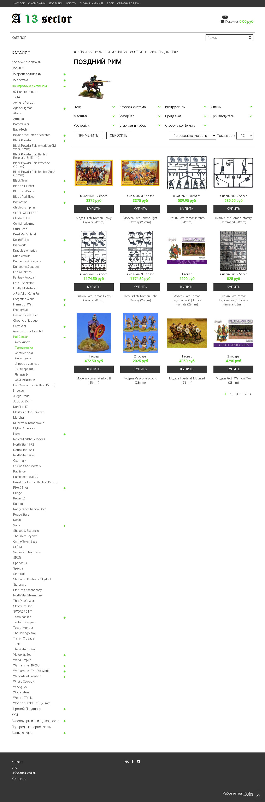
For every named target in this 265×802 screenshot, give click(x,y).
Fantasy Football (24, 277)
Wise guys (20, 687)
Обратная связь (128, 3)
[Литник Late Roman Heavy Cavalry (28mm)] (94, 251)
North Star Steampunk (27, 595)
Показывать (226, 136)
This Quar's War (23, 600)
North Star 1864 (23, 450)
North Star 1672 (23, 444)
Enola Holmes (22, 272)
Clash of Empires (24, 207)
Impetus (18, 390)
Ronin (17, 520)
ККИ (15, 715)
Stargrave (19, 584)
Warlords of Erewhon (27, 676)
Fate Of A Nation (23, 283)
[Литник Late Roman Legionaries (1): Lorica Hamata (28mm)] (233, 251)
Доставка (56, 3)
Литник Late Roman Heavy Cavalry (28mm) (93, 298)
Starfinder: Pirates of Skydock (32, 579)
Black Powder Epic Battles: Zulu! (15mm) (34, 173)
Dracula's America (25, 250)
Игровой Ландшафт (26, 709)
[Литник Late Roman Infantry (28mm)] (187, 173)
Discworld (19, 245)
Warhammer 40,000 (26, 665)
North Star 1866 (23, 455)
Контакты (19, 779)
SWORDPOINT (22, 611)
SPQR (17, 557)
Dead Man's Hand (24, 234)
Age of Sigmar (22, 108)
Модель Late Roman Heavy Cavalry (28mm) (94, 220)
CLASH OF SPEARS (25, 212)
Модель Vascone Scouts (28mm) (140, 380)
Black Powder (22, 140)
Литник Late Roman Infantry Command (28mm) (233, 220)
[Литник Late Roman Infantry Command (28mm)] (233, 173)
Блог (110, 3)
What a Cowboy (23, 681)
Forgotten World (24, 299)
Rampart (19, 503)
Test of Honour (23, 627)
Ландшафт (22, 374)
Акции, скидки (22, 733)
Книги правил (24, 369)
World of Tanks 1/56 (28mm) (32, 703)
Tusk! (16, 644)
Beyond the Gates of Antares (31, 135)
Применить (87, 135)
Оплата (71, 3)
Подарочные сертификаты (31, 727)
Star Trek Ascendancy (27, 590)
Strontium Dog (22, 606)
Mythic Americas (24, 428)
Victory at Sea (22, 654)
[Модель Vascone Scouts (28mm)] (140, 333)
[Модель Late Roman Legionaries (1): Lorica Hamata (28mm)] (187, 251)
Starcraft (19, 573)
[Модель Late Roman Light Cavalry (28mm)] (140, 173)
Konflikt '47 (20, 406)
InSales (248, 793)
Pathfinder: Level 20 (25, 477)
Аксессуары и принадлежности (35, 721)
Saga (16, 525)
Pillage (17, 493)
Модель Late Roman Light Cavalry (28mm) (140, 220)
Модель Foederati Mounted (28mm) (187, 380)
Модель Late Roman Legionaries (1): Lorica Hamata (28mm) (186, 300)
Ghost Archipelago (25, 320)
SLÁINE (18, 547)
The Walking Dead (24, 649)
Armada (18, 118)
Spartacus (20, 563)
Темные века (24, 347)
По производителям (26, 74)
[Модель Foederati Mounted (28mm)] (187, 333)
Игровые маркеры (27, 363)
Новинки (18, 68)
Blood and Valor (23, 191)
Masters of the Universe (28, 412)
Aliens (17, 113)
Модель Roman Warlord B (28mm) (93, 380)
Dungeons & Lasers (26, 266)
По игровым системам (29, 86)
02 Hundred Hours (25, 91)
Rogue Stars (21, 514)
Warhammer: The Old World (31, 670)
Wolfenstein (21, 692)
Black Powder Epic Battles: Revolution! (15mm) (30, 156)
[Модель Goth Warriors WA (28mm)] (233, 333)
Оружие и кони (25, 380)
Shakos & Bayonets (26, 530)
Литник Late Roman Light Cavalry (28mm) (140, 298)
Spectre (18, 568)
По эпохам (20, 80)
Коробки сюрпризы (26, 62)
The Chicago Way (24, 633)
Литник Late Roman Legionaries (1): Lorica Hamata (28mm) (233, 300)
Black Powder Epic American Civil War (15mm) (35, 147)
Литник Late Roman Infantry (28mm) (187, 220)
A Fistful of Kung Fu (26, 293)
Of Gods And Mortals (27, 466)
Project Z (19, 498)
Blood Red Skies (23, 196)
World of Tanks (23, 697)
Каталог (19, 3)
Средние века (24, 353)
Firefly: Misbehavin (25, 288)
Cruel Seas (20, 229)
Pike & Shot (20, 487)
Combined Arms (24, 223)
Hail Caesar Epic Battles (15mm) (34, 385)
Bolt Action (20, 202)
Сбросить (119, 135)
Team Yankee (22, 617)
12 (245, 394)
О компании (37, 3)
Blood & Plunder (23, 186)
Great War (19, 326)
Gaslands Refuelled (25, 315)
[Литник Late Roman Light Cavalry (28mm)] (140, 251)
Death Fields (21, 239)
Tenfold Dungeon (24, 622)
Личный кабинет (91, 3)
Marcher (18, 417)
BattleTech (20, 129)
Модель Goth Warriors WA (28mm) (233, 380)
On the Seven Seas (25, 541)
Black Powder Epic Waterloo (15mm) (31, 164)
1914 (16, 97)
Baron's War (21, 124)
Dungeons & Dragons (27, 261)
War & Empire (22, 660)
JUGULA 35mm (23, 401)
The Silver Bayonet (25, 536)
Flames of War (23, 304)
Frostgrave (20, 309)
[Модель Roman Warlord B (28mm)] (94, 333)
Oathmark (19, 460)
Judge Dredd (21, 396)
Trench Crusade (23, 638)
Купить (93, 209)
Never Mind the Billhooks (29, 439)
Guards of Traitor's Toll (28, 331)
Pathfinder (19, 471)
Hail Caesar (20, 336)
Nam (16, 433)
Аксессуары (23, 358)
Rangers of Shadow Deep (29, 509)
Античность (23, 342)
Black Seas (20, 180)
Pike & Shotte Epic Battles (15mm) (35, 482)
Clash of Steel (22, 218)
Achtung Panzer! (24, 102)
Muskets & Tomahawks (28, 423)
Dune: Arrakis (21, 256)
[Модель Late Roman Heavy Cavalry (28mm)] (94, 173)
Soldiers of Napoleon (27, 552)
